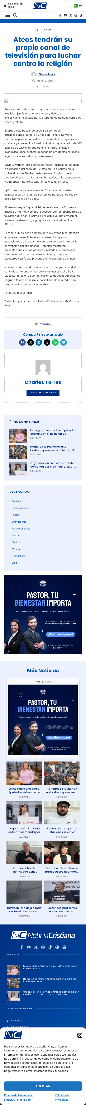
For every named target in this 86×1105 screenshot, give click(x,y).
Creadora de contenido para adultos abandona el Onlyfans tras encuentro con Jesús (61, 873)
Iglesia (15, 514)
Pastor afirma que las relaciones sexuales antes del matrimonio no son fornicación (62, 834)
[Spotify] (64, 947)
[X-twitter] (70, 15)
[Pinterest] (57, 947)
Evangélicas (18, 555)
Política (16, 542)
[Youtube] (65, 15)
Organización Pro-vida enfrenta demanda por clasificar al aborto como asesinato (53, 466)
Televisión (45, 30)
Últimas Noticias (24, 422)
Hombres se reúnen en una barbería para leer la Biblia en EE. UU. (52, 450)
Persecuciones (20, 508)
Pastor (15, 535)
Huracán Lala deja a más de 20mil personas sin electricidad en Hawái (24, 911)
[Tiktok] (81, 15)
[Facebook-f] (60, 15)
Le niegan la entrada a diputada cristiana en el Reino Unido (52, 432)
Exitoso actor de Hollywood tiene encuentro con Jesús (24, 871)
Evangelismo (19, 521)
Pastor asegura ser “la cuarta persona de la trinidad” (62, 911)
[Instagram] (75, 15)
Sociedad (17, 501)
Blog (14, 562)
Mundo (16, 549)
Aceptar (42, 1086)
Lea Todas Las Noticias (43, 392)
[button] (80, 1035)
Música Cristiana (21, 528)
